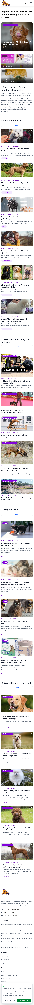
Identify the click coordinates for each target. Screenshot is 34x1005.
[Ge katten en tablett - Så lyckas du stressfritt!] (17, 61)
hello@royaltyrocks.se (10, 915)
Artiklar (4, 921)
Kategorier (5, 968)
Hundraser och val (7, 192)
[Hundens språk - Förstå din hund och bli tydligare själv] (17, 36)
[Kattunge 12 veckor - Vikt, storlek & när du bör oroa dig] (17, 76)
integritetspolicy (7, 997)
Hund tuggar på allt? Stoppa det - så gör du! (14, 947)
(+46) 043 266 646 (9, 913)
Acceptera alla (24, 1000)
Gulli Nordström (5, 214)
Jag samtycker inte (10, 1000)
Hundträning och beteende (11, 25)
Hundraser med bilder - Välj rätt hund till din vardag (16, 938)
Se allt (17, 125)
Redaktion (5, 952)
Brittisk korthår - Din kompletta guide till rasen (15, 930)
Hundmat (4, 158)
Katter (4, 71)
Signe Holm (4, 378)
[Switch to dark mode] (26, 3)
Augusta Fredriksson (6, 146)
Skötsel (5, 56)
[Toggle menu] (31, 3)
